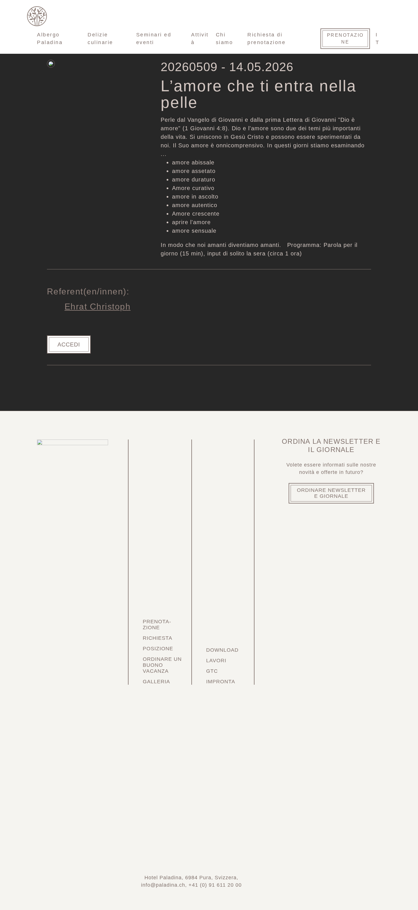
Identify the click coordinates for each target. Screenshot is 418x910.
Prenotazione (345, 38)
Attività (200, 38)
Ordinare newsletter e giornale (331, 493)
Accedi (68, 344)
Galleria (156, 681)
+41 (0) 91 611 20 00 (215, 885)
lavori (216, 660)
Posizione (158, 648)
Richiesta (157, 638)
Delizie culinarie (100, 38)
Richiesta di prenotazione (266, 38)
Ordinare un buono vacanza (162, 665)
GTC (212, 671)
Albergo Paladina (50, 38)
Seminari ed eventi (153, 38)
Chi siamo (224, 38)
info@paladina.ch (163, 885)
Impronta (220, 681)
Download (222, 650)
